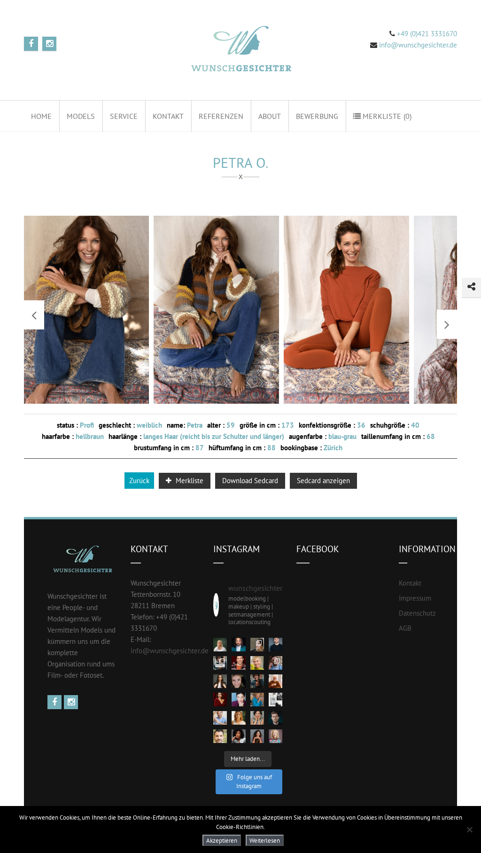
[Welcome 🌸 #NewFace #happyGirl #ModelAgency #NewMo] (220, 681)
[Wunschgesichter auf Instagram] (72, 702)
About (269, 116)
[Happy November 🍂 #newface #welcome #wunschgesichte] (220, 699)
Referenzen (221, 116)
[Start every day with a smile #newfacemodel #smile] (257, 718)
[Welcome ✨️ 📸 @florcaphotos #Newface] (257, 644)
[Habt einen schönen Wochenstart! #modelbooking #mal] (238, 663)
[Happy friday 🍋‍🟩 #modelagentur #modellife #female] (257, 663)
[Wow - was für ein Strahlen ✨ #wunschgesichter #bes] (275, 736)
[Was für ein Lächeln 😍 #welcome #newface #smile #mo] (257, 681)
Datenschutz (417, 613)
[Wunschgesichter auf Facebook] (55, 702)
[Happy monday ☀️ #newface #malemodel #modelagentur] (275, 663)
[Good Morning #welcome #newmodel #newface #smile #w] (257, 699)
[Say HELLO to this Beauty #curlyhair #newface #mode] (238, 736)
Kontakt (168, 116)
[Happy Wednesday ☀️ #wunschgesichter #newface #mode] (238, 699)
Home (41, 116)
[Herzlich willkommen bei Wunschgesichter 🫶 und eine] (220, 736)
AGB (405, 628)
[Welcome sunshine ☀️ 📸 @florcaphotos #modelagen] (238, 681)
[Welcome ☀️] (238, 644)
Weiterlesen (264, 840)
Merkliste (386, 116)
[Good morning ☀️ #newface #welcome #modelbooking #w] (238, 718)
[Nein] (469, 829)
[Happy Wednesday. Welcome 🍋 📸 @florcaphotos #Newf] (220, 644)
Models (81, 116)
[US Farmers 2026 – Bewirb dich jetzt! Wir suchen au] (275, 699)
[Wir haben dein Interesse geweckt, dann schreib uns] (220, 663)
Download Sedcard (250, 480)
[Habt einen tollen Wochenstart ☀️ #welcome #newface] (275, 718)
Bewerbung (317, 116)
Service (124, 116)
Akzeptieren (221, 840)
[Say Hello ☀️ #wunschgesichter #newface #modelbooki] (220, 718)
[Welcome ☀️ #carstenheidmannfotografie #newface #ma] (275, 644)
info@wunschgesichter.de (170, 650)
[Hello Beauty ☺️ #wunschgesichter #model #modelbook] (257, 736)
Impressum (415, 598)
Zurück (139, 480)
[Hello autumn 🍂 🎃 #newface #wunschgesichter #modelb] (275, 681)
